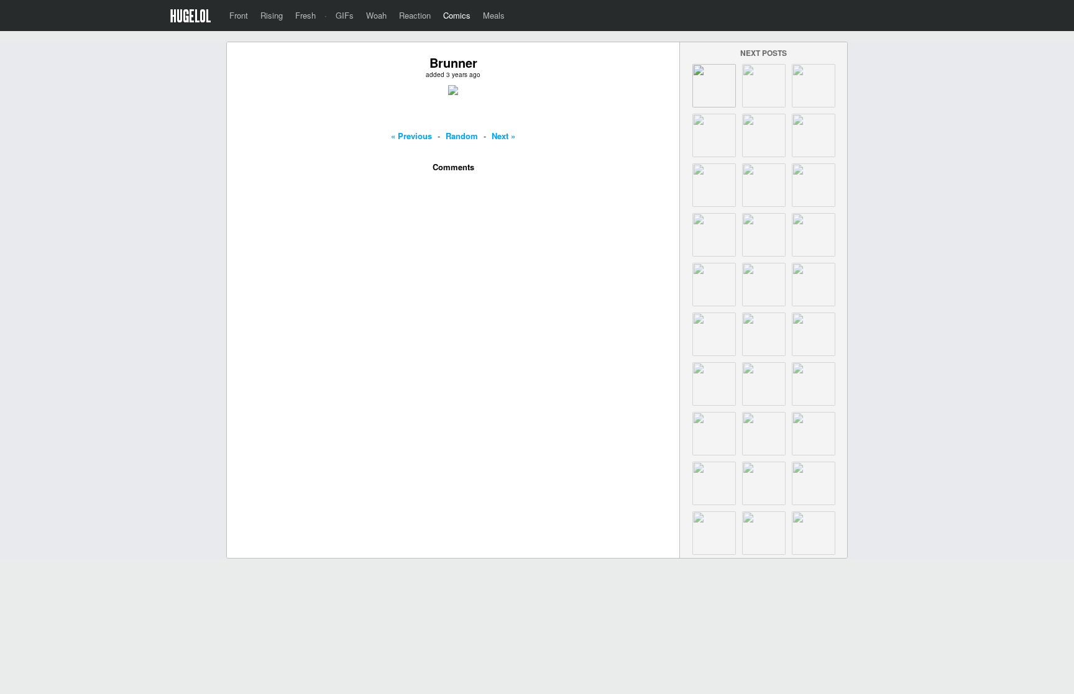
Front (238, 15)
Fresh (305, 15)
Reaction (415, 15)
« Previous (411, 136)
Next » (503, 136)
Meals (494, 15)
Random (462, 136)
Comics (456, 15)
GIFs (345, 15)
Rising (271, 15)
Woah (376, 15)
